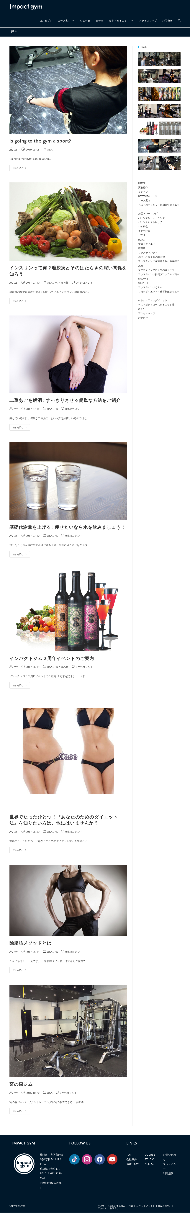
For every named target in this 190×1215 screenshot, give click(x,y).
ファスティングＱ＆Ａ (150, 287)
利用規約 (168, 1173)
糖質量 (141, 248)
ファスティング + (147, 252)
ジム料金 (143, 226)
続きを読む (21, 168)
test (16, 149)
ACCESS (149, 1164)
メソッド (150, 1205)
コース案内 (144, 200)
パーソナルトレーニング (151, 218)
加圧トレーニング (148, 213)
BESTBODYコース (147, 196)
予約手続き (144, 231)
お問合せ (143, 317)
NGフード (143, 278)
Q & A (141, 309)
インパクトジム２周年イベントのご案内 (51, 658)
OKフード (143, 282)
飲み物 (64, 667)
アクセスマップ (146, 313)
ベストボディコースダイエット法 (156, 304)
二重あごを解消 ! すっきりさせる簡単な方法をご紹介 (65, 400)
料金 (131, 1205)
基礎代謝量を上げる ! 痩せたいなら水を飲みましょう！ (67, 527)
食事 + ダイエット (148, 244)
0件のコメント (84, 282)
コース (139, 1205)
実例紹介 (143, 187)
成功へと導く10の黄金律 (151, 257)
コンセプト (144, 191)
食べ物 (64, 282)
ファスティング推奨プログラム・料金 (158, 274)
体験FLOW (132, 1164)
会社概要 (131, 1159)
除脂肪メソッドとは (30, 943)
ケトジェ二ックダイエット (152, 300)
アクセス (102, 1208)
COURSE (150, 1154)
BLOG (141, 239)
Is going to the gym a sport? (40, 141)
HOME (141, 183)
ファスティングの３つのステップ (156, 270)
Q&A (50, 149)
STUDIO (149, 1159)
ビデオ (141, 235)
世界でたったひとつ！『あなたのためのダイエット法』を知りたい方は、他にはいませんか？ (63, 820)
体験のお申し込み (116, 1205)
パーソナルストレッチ (150, 222)
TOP (128, 1154)
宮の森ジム (21, 1084)
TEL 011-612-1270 (51, 1173)
